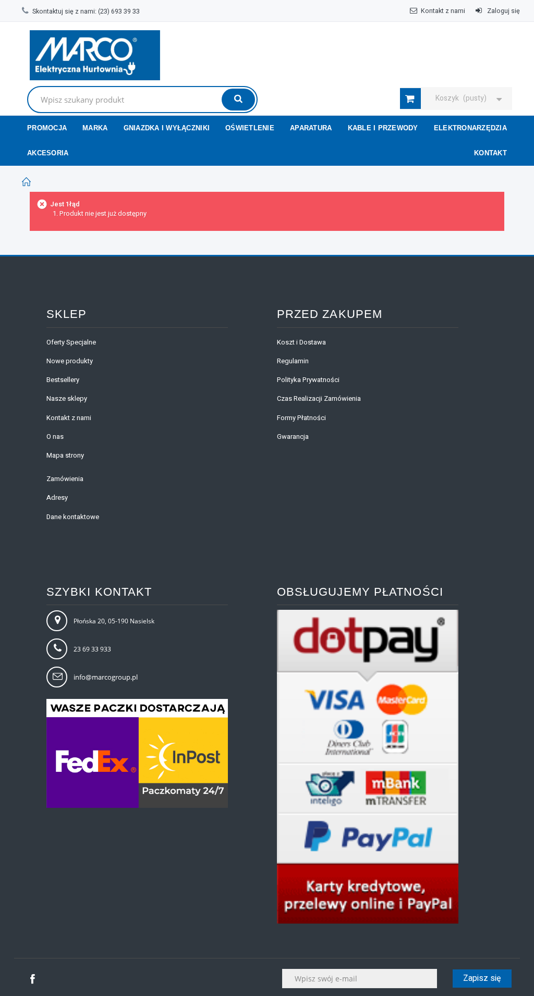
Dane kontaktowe (72, 517)
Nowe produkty (69, 361)
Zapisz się (482, 978)
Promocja (47, 128)
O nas (55, 436)
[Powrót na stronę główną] (26, 182)
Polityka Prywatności (308, 380)
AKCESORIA (47, 153)
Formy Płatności (301, 418)
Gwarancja (293, 436)
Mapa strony (65, 455)
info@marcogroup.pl (106, 677)
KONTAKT (490, 153)
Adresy (57, 497)
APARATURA (311, 128)
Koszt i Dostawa (301, 342)
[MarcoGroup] (95, 55)
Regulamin (293, 361)
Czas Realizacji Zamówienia (319, 398)
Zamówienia (64, 479)
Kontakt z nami (443, 11)
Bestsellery (62, 380)
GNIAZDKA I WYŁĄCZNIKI (167, 128)
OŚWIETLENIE (249, 128)
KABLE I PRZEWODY (383, 128)
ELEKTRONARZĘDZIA (470, 128)
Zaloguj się (503, 11)
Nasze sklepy (66, 398)
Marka (94, 128)
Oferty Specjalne (71, 342)
